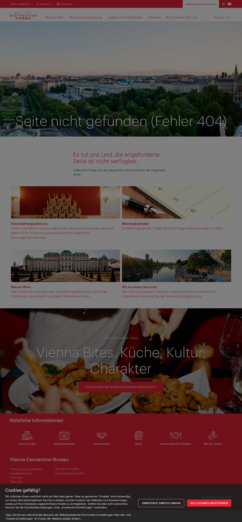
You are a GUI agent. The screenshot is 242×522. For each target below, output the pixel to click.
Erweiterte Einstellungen (161, 503)
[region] (121, 503)
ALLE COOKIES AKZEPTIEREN (209, 503)
